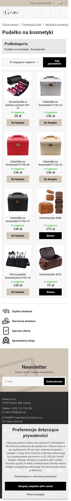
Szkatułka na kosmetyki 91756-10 (17, 219)
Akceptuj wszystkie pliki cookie (35, 486)
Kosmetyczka (38, 49)
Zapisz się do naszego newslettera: (34, 372)
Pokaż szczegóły (35, 494)
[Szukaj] (46, 12)
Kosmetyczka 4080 (50, 217)
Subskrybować (54, 381)
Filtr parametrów (54, 62)
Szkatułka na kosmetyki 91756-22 (50, 163)
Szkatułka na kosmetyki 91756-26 (17, 163)
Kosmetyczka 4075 (50, 274)
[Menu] (64, 12)
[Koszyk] (55, 12)
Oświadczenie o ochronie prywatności (36, 476)
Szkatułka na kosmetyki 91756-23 (50, 103)
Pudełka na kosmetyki (17, 49)
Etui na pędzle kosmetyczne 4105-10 (18, 276)
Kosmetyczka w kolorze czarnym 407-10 (17, 105)
